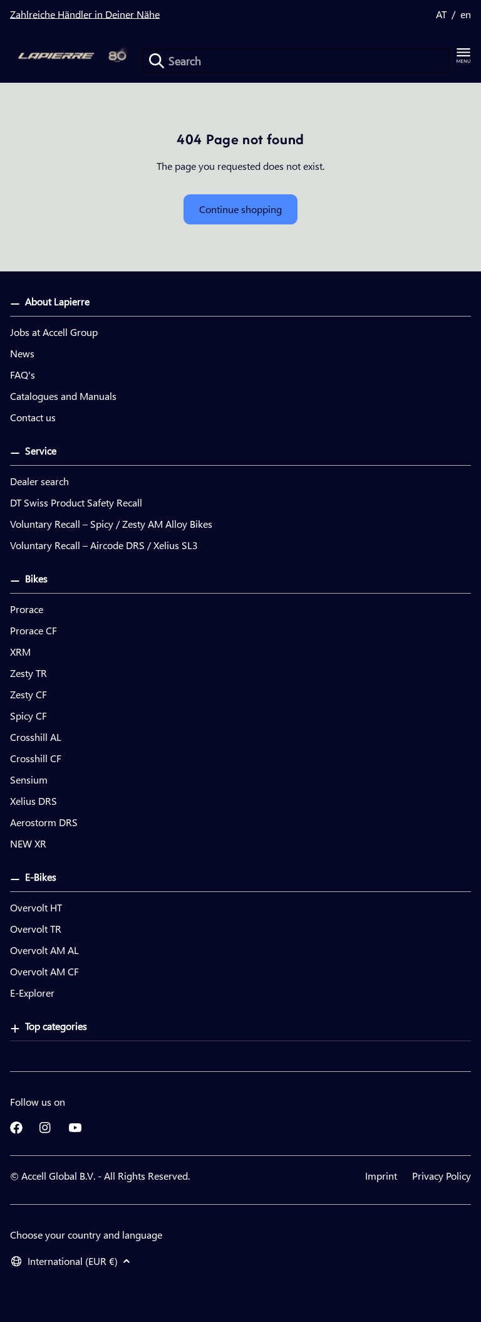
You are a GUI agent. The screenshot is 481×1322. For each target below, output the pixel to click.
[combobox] (295, 61)
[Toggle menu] (463, 55)
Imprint (381, 1175)
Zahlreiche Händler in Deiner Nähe (85, 14)
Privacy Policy (441, 1175)
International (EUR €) (73, 1260)
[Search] (156, 60)
